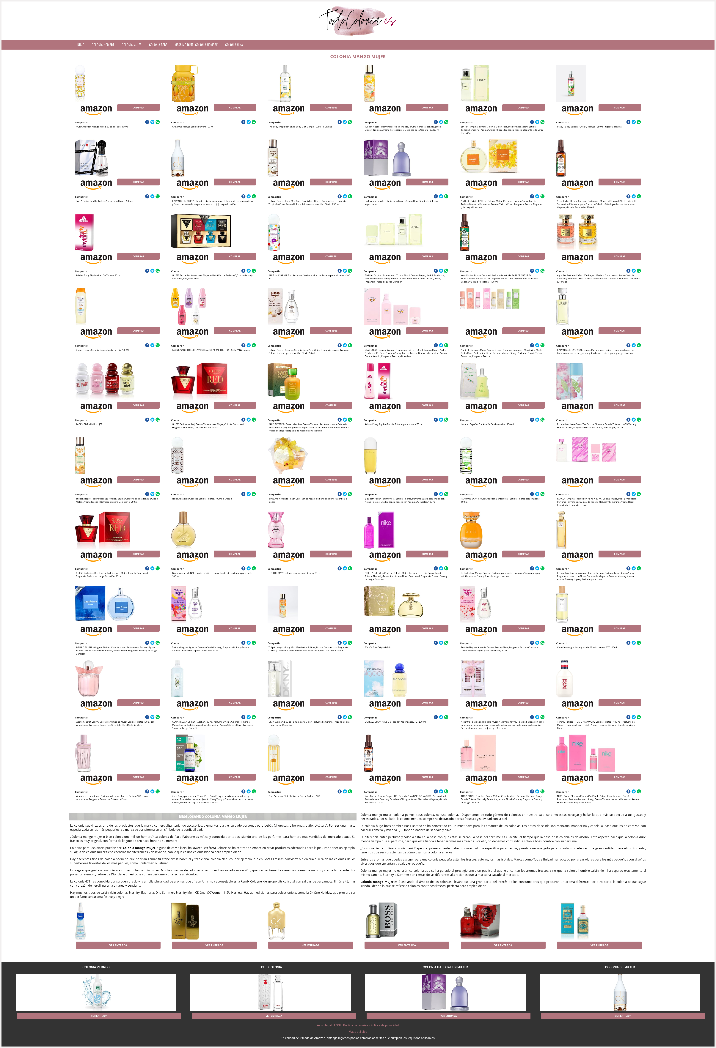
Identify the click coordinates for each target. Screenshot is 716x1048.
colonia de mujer (620, 967)
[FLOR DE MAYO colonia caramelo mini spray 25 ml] (297, 530)
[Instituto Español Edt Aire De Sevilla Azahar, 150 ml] (490, 381)
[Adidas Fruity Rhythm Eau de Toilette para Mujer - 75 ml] (393, 381)
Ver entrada (118, 945)
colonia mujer (132, 44)
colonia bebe (158, 44)
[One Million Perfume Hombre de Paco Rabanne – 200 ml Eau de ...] (201, 921)
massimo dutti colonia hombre (196, 44)
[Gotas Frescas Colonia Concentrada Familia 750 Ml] (105, 306)
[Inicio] (358, 37)
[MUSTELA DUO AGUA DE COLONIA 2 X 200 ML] (105, 921)
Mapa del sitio (358, 1031)
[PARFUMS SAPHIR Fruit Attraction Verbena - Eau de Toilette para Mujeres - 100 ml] (297, 232)
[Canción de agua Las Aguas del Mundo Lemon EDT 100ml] (586, 604)
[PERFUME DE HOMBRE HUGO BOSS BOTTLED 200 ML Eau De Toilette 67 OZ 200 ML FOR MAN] (393, 921)
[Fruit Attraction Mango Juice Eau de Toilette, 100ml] (105, 83)
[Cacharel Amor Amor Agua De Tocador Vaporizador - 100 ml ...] (490, 921)
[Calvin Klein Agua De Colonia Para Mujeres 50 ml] (297, 921)
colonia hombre (103, 44)
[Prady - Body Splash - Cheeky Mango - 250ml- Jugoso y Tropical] (586, 83)
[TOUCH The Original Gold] (393, 604)
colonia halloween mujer (445, 967)
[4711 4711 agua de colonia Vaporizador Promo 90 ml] (586, 921)
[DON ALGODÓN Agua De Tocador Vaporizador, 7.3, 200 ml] (393, 678)
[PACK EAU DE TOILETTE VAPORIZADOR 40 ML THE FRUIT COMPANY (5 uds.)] (201, 306)
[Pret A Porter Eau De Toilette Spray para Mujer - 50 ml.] (105, 158)
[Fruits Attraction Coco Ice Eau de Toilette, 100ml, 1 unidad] (201, 455)
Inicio (80, 44)
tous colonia (270, 967)
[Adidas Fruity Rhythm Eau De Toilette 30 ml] (105, 232)
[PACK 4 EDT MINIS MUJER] (105, 381)
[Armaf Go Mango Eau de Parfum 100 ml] (201, 83)
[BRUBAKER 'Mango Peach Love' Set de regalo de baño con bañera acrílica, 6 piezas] (297, 455)
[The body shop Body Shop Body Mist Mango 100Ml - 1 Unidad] (297, 83)
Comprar (138, 107)
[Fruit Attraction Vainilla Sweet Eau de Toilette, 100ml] (297, 753)
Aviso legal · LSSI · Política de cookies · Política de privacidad (358, 1025)
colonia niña (234, 44)
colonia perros (96, 967)
